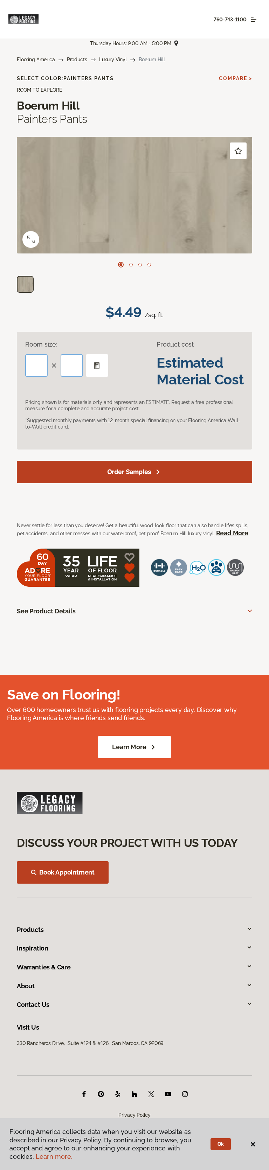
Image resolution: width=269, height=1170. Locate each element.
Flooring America (36, 59)
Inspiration (32, 948)
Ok (221, 1144)
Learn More (129, 747)
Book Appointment (67, 872)
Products (77, 59)
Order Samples (129, 471)
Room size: (41, 344)
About (26, 986)
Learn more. (54, 1156)
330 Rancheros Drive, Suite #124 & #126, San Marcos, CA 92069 (90, 1043)
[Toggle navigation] (254, 19)
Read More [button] (232, 533)
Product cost (175, 344)
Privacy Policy (134, 1115)
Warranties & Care (44, 967)
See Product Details (46, 611)
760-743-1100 (230, 19)
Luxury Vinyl (113, 59)
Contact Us (33, 1004)
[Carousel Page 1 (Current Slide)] (121, 264)
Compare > (235, 78)
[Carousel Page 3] (140, 264)
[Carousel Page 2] (131, 264)
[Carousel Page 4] (149, 264)
